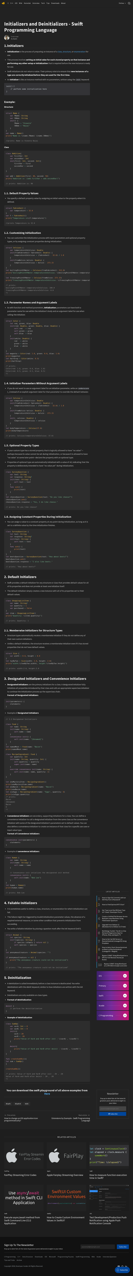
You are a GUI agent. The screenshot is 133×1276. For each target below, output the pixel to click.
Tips (48, 3)
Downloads (55, 3)
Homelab (27, 3)
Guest (15, 39)
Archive (19, 1260)
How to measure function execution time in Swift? (108, 1177)
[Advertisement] (47, 14)
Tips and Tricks (9, 1260)
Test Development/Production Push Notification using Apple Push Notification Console (108, 1220)
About (63, 3)
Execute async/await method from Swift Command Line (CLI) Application (22, 1220)
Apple (48, 1171)
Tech (43, 3)
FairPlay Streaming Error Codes (20, 1175)
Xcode (99, 1257)
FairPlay (6, 1171)
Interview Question (109, 1257)
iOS (16, 3)
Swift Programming (83, 1257)
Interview (35, 3)
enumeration (79, 51)
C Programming (10, 1257)
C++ (11, 3)
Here (47, 1093)
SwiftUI (49, 1214)
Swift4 (18, 1104)
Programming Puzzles (66, 1257)
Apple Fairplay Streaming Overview (65, 1175)
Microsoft (52, 1257)
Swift (9, 1104)
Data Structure (27, 1257)
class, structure (64, 51)
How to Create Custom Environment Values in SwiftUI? (65, 1219)
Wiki (20, 3)
